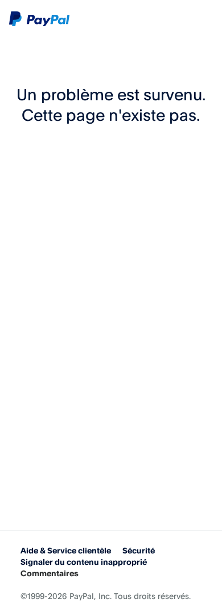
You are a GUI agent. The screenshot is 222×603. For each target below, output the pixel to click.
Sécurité (138, 550)
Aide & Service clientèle (65, 550)
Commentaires (49, 573)
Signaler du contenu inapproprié (83, 562)
